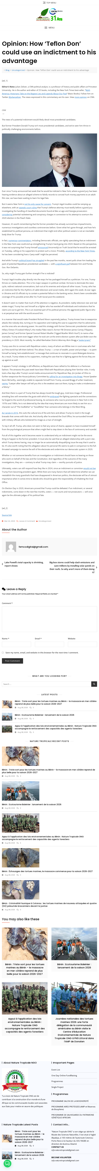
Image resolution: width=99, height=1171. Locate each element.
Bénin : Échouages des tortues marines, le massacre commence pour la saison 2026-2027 (47, 871)
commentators (24, 240)
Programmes (57, 1081)
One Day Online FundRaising (64, 1075)
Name (5, 638)
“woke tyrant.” (85, 340)
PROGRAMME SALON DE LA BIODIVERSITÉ (70, 1101)
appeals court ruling (28, 207)
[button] (49, 27)
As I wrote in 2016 (10, 413)
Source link (7, 515)
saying (5, 383)
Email (38, 638)
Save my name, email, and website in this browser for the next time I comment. (42, 652)
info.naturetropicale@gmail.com (65, 1150)
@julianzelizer (15, 97)
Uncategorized (45, 521)
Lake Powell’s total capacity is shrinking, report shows (24, 564)
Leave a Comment (27, 521)
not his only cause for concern (37, 204)
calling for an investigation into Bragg (65, 376)
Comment (7, 603)
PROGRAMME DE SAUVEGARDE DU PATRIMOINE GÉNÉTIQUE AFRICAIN (72, 1116)
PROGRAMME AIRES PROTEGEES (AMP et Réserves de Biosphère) (73, 1108)
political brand (25, 260)
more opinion (81, 97)
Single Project (57, 1087)
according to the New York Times (80, 251)
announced (43, 247)
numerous (13, 240)
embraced (54, 396)
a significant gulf (62, 264)
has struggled (38, 260)
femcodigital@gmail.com (33, 546)
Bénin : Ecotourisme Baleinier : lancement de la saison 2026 (44, 715)
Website (71, 638)
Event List (55, 1069)
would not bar (89, 468)
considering (7, 214)
